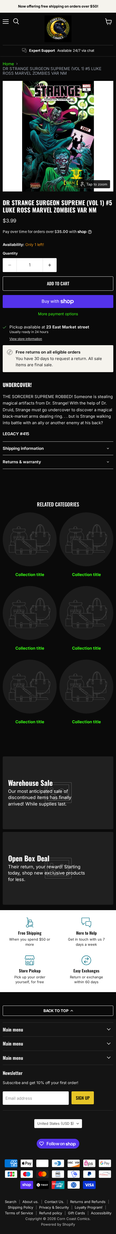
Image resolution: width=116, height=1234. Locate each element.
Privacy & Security (54, 1207)
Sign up (83, 1098)
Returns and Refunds (87, 1201)
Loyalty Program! (89, 1207)
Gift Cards (76, 1213)
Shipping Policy (20, 1207)
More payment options (58, 314)
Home (8, 63)
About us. (30, 1201)
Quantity (10, 253)
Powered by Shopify (58, 1224)
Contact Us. (54, 1201)
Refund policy (50, 1213)
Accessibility (101, 1213)
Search (10, 1201)
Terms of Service (19, 1213)
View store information (25, 339)
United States (55, 1123)
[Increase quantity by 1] (50, 265)
